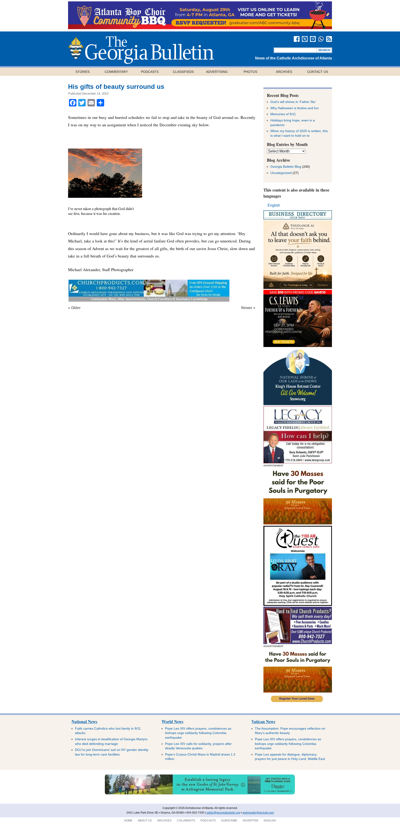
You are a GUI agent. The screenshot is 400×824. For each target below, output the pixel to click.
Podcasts (150, 72)
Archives (284, 72)
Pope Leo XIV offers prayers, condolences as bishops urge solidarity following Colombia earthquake (198, 733)
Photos (250, 72)
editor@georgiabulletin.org (223, 812)
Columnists (186, 820)
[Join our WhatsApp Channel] (321, 39)
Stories (82, 72)
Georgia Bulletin (141, 50)
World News (172, 722)
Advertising (217, 72)
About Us (145, 820)
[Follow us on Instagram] (313, 39)
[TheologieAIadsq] (297, 288)
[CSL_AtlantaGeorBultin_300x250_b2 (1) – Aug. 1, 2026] (297, 346)
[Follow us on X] (305, 39)
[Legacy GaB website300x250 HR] (297, 462)
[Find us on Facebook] (297, 39)
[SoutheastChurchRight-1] (297, 643)
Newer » (248, 308)
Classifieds (183, 72)
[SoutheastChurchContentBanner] (149, 300)
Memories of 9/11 (283, 114)
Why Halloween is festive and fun (294, 108)
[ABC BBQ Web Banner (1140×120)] (200, 28)
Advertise (250, 820)
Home (128, 820)
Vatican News (263, 722)
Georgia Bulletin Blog (285, 166)
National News (84, 722)
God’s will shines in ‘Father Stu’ (293, 102)
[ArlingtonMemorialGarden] (200, 793)
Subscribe (229, 820)
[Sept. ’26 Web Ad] (297, 404)
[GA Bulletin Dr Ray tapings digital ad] (297, 605)
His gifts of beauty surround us (116, 86)
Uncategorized (281, 173)
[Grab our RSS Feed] (329, 39)
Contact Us (317, 72)
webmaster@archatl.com (258, 812)
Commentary (116, 72)
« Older (74, 308)
